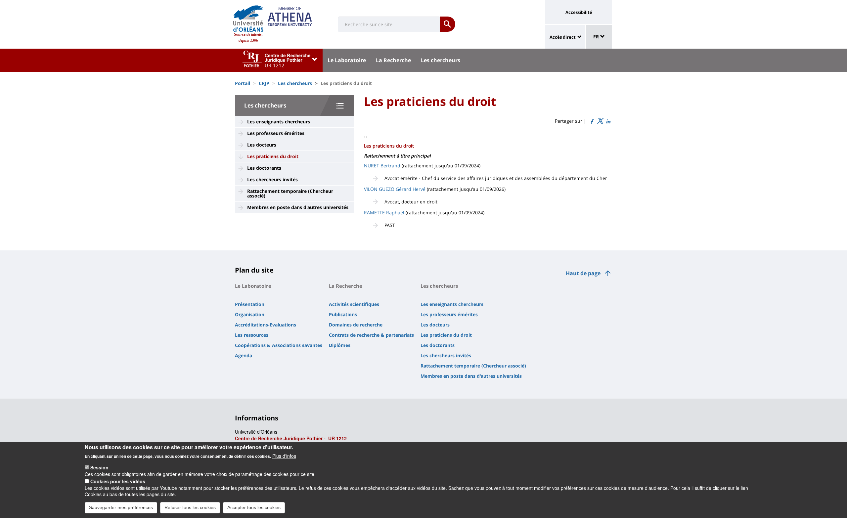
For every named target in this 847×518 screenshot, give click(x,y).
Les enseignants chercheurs (278, 121)
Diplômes (339, 345)
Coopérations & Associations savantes (278, 345)
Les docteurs (261, 145)
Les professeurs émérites (275, 133)
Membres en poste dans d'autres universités (297, 207)
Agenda (243, 355)
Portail (242, 83)
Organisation (249, 314)
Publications (343, 314)
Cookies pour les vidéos (117, 481)
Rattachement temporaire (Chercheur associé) (290, 193)
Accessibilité (578, 12)
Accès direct (563, 37)
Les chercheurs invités (272, 179)
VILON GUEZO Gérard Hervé (394, 189)
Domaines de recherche (355, 325)
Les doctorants (264, 168)
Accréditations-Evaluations (265, 325)
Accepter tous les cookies (254, 507)
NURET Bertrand (382, 165)
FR (596, 36)
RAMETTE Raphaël (384, 212)
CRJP (264, 83)
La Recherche (393, 60)
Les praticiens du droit (272, 156)
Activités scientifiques (354, 304)
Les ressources (251, 335)
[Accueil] (248, 18)
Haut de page (583, 273)
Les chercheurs (440, 60)
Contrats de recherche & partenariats (371, 335)
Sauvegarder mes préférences (121, 507)
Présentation (249, 304)
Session (99, 467)
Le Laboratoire (347, 60)
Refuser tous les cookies (190, 507)
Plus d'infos (284, 456)
